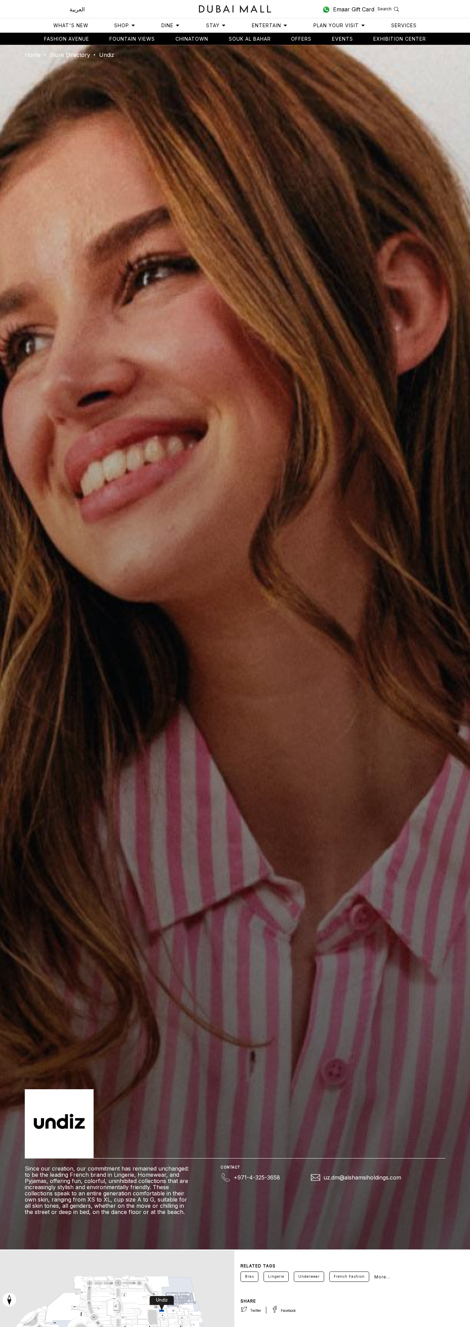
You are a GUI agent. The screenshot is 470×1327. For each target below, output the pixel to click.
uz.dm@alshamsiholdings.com (362, 1177)
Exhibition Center (399, 39)
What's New (70, 25)
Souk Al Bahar (250, 39)
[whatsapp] (327, 9)
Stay (213, 25)
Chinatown (191, 39)
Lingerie (276, 1276)
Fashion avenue (66, 39)
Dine (167, 25)
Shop (121, 25)
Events (342, 39)
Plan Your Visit (336, 25)
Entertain (266, 25)
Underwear (309, 1276)
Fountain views (132, 39)
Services (404, 25)
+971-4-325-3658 (257, 1177)
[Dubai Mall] (235, 8)
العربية (77, 9)
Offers (301, 39)
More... (382, 1276)
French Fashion (349, 1276)
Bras (249, 1276)
